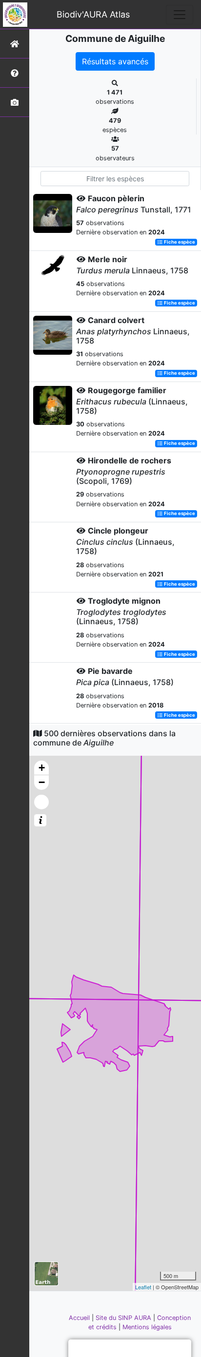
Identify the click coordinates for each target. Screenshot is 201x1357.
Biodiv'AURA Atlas (93, 14)
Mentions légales (147, 1327)
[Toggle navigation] (179, 14)
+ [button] (42, 768)
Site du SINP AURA (124, 1317)
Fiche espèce (179, 242)
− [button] (42, 782)
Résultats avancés (115, 61)
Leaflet (143, 1287)
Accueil (80, 1317)
